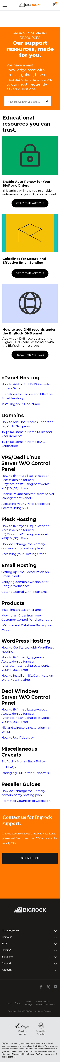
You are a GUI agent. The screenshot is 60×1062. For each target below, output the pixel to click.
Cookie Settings (28, 1003)
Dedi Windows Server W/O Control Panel (25, 697)
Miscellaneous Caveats (19, 752)
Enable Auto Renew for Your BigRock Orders (26, 183)
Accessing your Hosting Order (23, 554)
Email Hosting (19, 565)
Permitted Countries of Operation (26, 801)
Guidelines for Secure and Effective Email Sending (24, 261)
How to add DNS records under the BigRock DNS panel (29, 331)
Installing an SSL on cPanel (21, 404)
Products (12, 603)
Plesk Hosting (18, 519)
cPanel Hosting (20, 378)
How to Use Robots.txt (17, 737)
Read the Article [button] (30, 203)
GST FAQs (8, 767)
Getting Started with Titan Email (25, 592)
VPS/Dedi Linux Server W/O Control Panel (25, 463)
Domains (12, 415)
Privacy (18, 1003)
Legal (9, 1003)
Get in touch (30, 858)
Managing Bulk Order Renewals (25, 773)
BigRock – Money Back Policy (23, 761)
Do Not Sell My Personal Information (45, 1003)
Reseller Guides (20, 784)
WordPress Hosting (25, 641)
